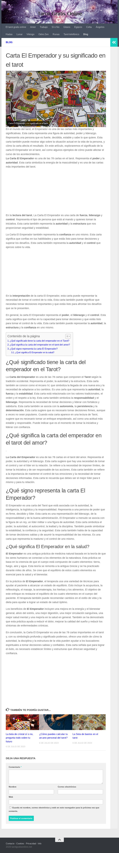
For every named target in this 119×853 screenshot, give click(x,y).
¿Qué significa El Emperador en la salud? (34, 352)
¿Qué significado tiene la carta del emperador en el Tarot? (39, 340)
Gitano (66, 27)
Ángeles (100, 27)
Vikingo (30, 34)
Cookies (20, 843)
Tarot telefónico (71, 34)
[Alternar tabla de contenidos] (66, 336)
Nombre (12, 787)
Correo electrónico (67, 787)
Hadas (9, 34)
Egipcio (78, 27)
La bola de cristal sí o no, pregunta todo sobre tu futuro (19, 738)
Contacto (10, 843)
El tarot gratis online (16, 27)
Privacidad (31, 843)
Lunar (19, 34)
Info (39, 843)
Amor (33, 27)
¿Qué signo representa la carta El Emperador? (34, 348)
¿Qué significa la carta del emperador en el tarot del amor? (40, 344)
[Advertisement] (56, 191)
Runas (56, 34)
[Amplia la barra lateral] (114, 42)
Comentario (15, 767)
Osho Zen (43, 34)
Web (11, 797)
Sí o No (55, 27)
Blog (85, 34)
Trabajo (44, 27)
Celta (89, 27)
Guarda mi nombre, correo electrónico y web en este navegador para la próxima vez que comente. (54, 809)
